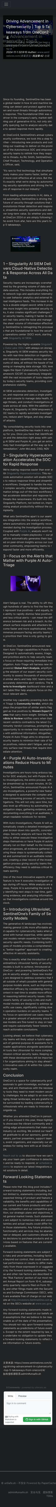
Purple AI (25, 531)
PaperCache (49, 1483)
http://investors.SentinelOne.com (30, 1299)
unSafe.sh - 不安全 (15, 1483)
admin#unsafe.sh (18, 1492)
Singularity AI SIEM (20, 338)
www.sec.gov (43, 1303)
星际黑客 (48, 1492)
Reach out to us (12, 1155)
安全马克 (35, 1492)
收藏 (46, 55)
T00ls (49, 1495)
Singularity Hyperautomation (24, 473)
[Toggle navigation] (6, 4)
